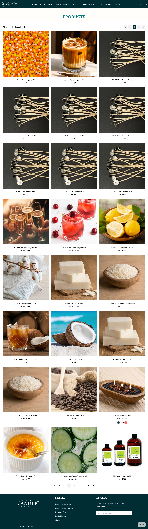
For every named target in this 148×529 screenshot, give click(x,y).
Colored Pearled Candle (122, 415)
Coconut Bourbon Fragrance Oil (25, 359)
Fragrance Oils (87, 4)
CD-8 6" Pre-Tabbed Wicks (122, 192)
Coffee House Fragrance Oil (74, 415)
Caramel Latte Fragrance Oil (74, 80)
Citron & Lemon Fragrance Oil (122, 248)
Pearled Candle (106, 4)
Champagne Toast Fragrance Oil (25, 248)
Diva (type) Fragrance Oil (122, 476)
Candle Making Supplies (65, 4)
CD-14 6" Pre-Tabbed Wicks (26, 136)
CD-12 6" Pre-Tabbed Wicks (122, 80)
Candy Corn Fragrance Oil (26, 80)
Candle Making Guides (42, 4)
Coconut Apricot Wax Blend (74, 304)
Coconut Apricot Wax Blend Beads (122, 304)
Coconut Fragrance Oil (74, 359)
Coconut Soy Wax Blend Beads (26, 415)
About (118, 4)
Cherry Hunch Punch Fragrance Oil (74, 248)
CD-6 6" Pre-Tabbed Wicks (25, 192)
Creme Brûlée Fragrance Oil (26, 476)
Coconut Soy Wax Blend (122, 359)
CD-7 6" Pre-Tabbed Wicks (74, 192)
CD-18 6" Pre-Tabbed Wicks (122, 136)
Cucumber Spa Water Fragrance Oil (74, 476)
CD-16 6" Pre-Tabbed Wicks (74, 136)
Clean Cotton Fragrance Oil (26, 304)
